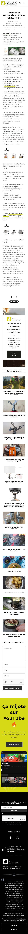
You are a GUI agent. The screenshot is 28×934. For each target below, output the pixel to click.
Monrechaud (14, 21)
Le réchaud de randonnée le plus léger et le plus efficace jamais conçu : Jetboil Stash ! (14, 505)
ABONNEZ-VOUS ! (14, 744)
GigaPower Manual (10, 81)
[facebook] (10, 838)
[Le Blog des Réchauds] (9, 3)
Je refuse (14, 929)
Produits (15, 28)
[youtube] (17, 838)
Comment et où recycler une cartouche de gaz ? (14, 460)
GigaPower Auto (9, 86)
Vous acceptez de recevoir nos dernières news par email (14, 813)
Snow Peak (6, 33)
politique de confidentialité (14, 824)
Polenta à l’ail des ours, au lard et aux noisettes (14, 635)
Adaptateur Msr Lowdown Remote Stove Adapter (14, 482)
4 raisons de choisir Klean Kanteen (14, 527)
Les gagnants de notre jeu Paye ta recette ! (14, 549)
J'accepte (14, 925)
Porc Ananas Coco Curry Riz (14, 592)
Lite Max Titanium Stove (11, 131)
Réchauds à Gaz (21, 28)
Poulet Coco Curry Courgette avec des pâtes (14, 613)
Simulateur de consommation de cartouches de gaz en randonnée (14, 393)
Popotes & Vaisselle (7, 28)
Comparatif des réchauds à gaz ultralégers (14, 416)
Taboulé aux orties (14, 571)
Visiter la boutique (13, 354)
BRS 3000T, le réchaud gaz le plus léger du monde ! (14, 438)
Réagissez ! (14, 301)
